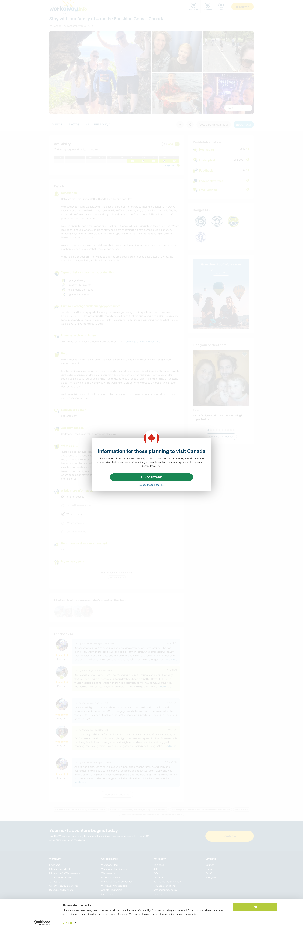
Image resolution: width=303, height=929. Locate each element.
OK (255, 907)
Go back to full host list (152, 484)
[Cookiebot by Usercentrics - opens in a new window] (42, 922)
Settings (67, 922)
